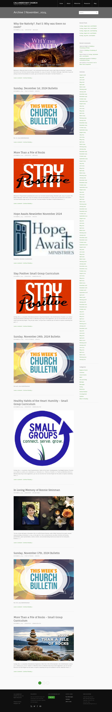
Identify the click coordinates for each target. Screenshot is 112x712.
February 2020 (83, 261)
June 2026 (82, 79)
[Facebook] (37, 706)
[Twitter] (35, 706)
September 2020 (84, 244)
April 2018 (82, 295)
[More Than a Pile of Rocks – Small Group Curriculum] (44, 644)
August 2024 (83, 132)
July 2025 (82, 106)
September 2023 (83, 158)
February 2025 (83, 118)
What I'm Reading (84, 398)
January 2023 (83, 178)
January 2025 (83, 120)
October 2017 (83, 309)
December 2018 (83, 285)
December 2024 (83, 123)
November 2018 (83, 288)
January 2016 (83, 345)
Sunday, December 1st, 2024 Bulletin (36, 88)
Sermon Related (36, 276)
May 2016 (82, 335)
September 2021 (83, 216)
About (68, 3)
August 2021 (83, 218)
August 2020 (83, 247)
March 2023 (82, 173)
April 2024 (82, 142)
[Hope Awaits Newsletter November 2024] (44, 238)
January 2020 (83, 264)
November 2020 (83, 240)
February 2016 (83, 342)
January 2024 (83, 149)
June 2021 (82, 223)
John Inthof (28, 30)
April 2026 (82, 84)
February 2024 (83, 146)
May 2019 (82, 278)
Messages (35, 30)
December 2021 (83, 209)
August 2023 (83, 161)
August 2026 (83, 75)
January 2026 (83, 91)
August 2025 (83, 103)
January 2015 (83, 359)
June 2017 (82, 314)
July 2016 (82, 331)
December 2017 (83, 304)
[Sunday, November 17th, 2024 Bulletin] (44, 579)
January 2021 (83, 235)
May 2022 (82, 197)
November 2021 (83, 211)
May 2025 (82, 111)
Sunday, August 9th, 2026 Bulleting (88, 30)
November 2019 (83, 268)
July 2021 (82, 221)
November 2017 (83, 307)
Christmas (82, 372)
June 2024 (82, 137)
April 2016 (82, 338)
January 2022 (83, 206)
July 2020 (82, 249)
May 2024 (82, 139)
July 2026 (82, 77)
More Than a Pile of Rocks (29, 152)
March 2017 (82, 321)
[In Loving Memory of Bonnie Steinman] (44, 513)
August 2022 (83, 189)
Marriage (82, 382)
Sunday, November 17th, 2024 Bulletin (37, 553)
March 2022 (82, 201)
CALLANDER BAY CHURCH (25, 3)
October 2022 (83, 185)
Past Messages (69, 697)
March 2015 (82, 354)
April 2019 (82, 280)
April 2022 (82, 199)
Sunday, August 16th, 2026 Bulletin (88, 28)
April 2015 (82, 352)
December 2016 (83, 328)
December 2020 (83, 237)
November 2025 (83, 96)
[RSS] (32, 706)
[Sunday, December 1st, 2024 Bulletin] (44, 115)
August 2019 (83, 273)
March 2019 (82, 283)
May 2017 (82, 316)
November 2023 (83, 154)
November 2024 (83, 125)
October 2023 (83, 156)
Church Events (83, 375)
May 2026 (82, 82)
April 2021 (82, 228)
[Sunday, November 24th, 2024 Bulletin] (44, 363)
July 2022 (82, 192)
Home (61, 3)
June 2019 (82, 276)
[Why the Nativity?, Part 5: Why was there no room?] (44, 50)
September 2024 (84, 130)
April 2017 (82, 319)
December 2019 (83, 266)
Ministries (77, 3)
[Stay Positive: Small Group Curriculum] (44, 297)
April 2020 (82, 256)
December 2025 (83, 94)
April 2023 (82, 170)
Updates (37, 91)
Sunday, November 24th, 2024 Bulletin (37, 336)
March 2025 (82, 115)
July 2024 (82, 135)
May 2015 (82, 350)
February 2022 (83, 204)
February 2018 (83, 299)
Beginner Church (84, 370)
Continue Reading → (28, 78)
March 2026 (82, 87)
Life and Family (36, 493)
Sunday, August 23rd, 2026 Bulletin (88, 26)
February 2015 (83, 357)
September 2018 (83, 292)
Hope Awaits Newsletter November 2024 (38, 213)
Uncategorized (83, 394)
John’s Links (68, 701)
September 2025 (83, 101)
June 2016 (82, 333)
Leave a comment (18, 78)
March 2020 (82, 259)
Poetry (81, 387)
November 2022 (83, 182)
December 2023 (83, 151)
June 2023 (82, 166)
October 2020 (83, 242)
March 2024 (82, 144)
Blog (95, 3)
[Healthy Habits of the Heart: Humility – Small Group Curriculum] (44, 438)
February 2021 (83, 232)
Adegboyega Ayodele (85, 58)
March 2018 (82, 297)
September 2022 (83, 187)
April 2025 (82, 113)
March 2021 (82, 230)
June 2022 (82, 194)
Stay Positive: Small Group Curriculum (36, 273)
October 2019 (83, 271)
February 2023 (83, 175)
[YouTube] (40, 706)
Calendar (68, 699)
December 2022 (83, 180)
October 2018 (83, 290)
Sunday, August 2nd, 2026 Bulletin (88, 33)
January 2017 (83, 326)
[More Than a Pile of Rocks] (44, 176)
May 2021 (82, 225)
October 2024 (83, 127)
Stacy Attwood (29, 91)
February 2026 (83, 89)
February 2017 (83, 323)
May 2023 (82, 168)
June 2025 (82, 108)
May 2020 (82, 254)
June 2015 (82, 347)
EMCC (81, 377)
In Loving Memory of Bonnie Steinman (37, 490)
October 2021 (83, 213)
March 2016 (82, 340)
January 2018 (83, 302)
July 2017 (82, 311)
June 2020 (82, 252)
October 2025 (83, 99)
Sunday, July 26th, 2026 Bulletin (87, 35)
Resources (87, 3)
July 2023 (82, 163)
